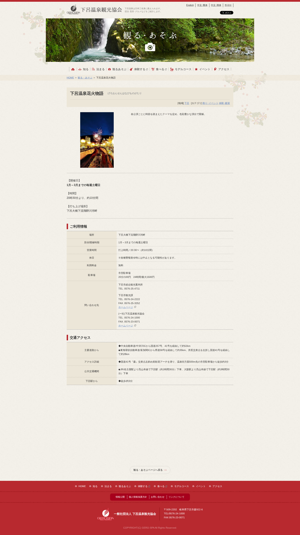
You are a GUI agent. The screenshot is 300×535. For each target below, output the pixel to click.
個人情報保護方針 (138, 497)
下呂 (186, 103)
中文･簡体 (216, 5)
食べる (160, 69)
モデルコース (183, 69)
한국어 (228, 5)
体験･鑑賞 (224, 103)
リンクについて (176, 497)
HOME (70, 77)
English (190, 5)
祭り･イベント (210, 103)
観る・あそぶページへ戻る (148, 469)
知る (86, 69)
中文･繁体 (202, 5)
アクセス (223, 69)
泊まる (100, 69)
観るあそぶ (119, 69)
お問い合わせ (157, 497)
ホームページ (125, 307)
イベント (204, 69)
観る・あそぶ (85, 77)
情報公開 (120, 497)
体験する (140, 69)
